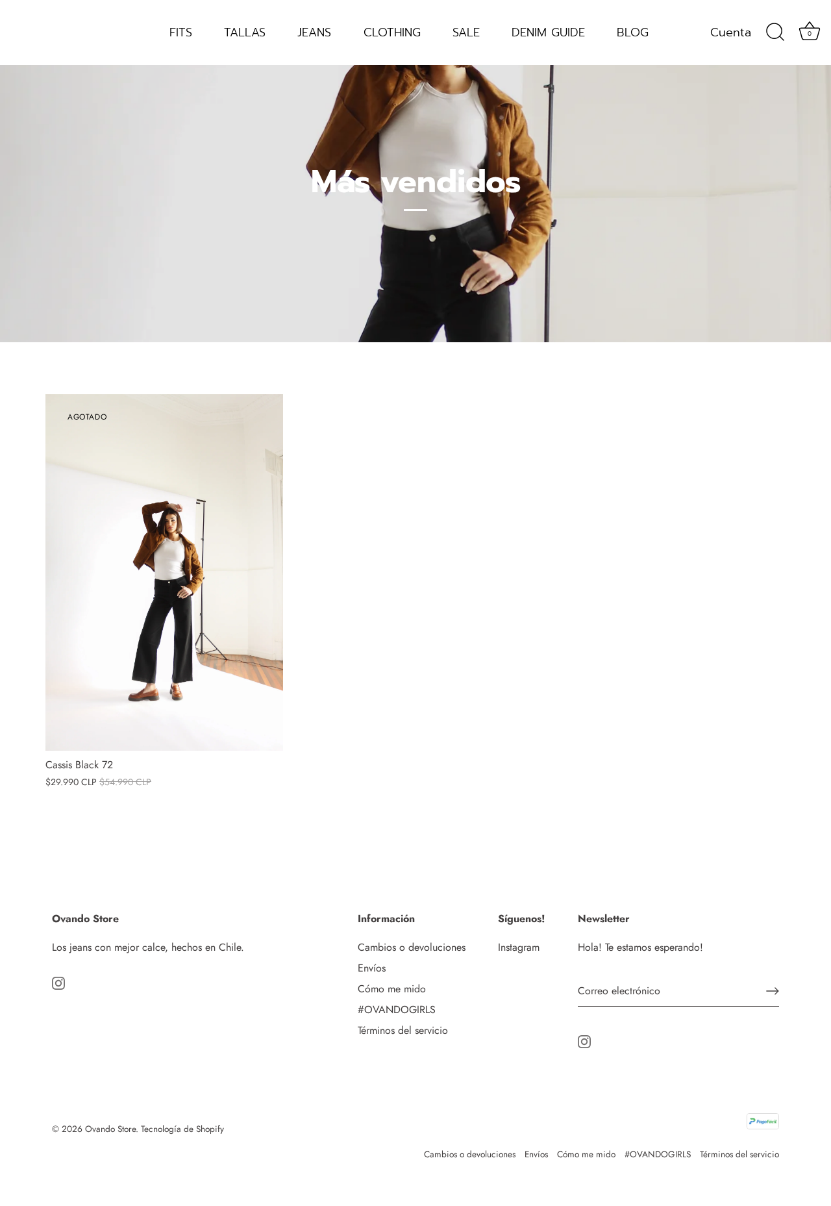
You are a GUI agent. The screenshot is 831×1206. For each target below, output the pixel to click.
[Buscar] (775, 32)
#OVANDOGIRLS (397, 1009)
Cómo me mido (392, 988)
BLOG (633, 32)
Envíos (372, 968)
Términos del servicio (403, 1030)
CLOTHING (392, 32)
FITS (180, 32)
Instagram (519, 947)
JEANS (314, 32)
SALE (466, 32)
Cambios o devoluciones (411, 947)
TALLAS (245, 32)
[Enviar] (772, 991)
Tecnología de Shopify (182, 1128)
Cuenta (730, 32)
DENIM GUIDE (548, 32)
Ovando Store (110, 1128)
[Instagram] (58, 982)
